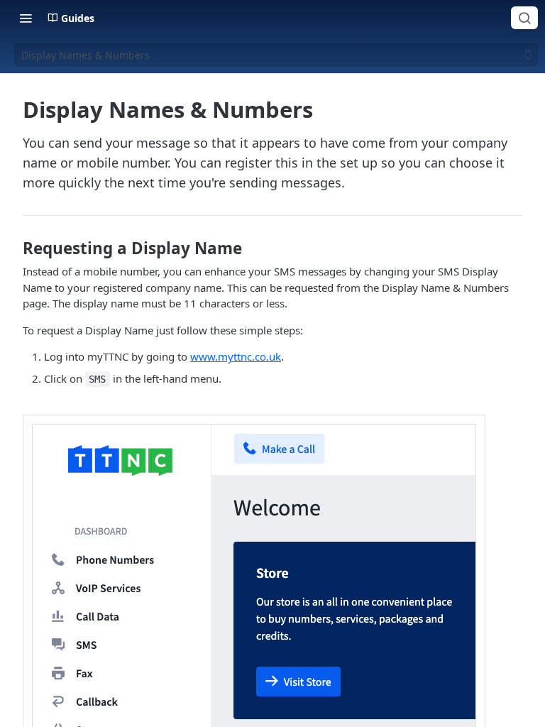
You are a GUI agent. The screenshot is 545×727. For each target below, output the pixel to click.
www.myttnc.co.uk (235, 356)
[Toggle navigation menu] (25, 17)
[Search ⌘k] (524, 17)
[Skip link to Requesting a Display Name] (13, 248)
